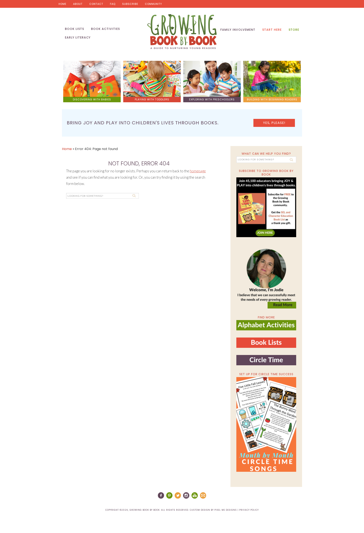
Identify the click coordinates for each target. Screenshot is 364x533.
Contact (96, 4)
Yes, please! (274, 122)
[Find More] (266, 329)
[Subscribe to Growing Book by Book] (266, 207)
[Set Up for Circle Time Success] (266, 424)
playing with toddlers (152, 99)
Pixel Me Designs (225, 510)
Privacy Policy (249, 510)
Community (153, 4)
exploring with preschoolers (212, 99)
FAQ (112, 4)
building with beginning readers (272, 99)
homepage (198, 171)
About (78, 4)
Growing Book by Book (182, 31)
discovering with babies (92, 99)
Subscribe (130, 4)
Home (62, 4)
